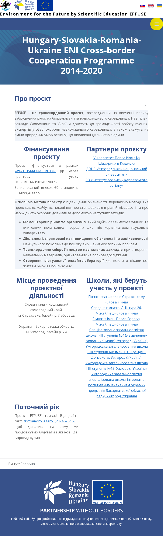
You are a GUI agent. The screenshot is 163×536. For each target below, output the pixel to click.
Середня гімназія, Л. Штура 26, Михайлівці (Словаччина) (116, 310)
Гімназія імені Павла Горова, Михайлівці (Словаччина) (117, 321)
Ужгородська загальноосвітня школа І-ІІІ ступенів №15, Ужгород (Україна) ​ (117, 366)
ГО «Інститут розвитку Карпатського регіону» (117, 183)
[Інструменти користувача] (143, 105)
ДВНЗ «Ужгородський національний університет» (116, 171)
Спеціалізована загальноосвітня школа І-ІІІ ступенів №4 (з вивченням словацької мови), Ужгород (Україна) (117, 335)
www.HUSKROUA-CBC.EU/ (35, 171)
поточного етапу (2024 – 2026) (50, 421)
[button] (156, 24)
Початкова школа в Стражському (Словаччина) (116, 299)
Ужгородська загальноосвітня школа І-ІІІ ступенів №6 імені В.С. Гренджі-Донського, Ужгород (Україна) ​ (117, 352)
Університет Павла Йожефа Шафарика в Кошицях (116, 160)
